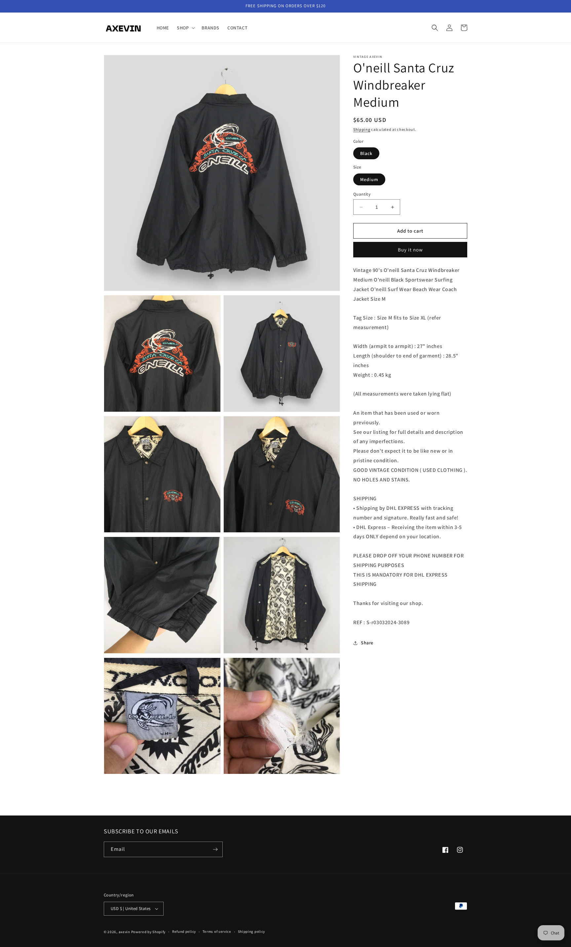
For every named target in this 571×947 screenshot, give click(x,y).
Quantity (361, 194)
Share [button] (367, 643)
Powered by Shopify (148, 931)
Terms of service (217, 931)
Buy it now (410, 249)
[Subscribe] (215, 849)
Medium (369, 179)
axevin (124, 931)
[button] (185, 28)
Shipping (361, 129)
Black (366, 153)
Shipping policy (251, 931)
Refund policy (184, 931)
